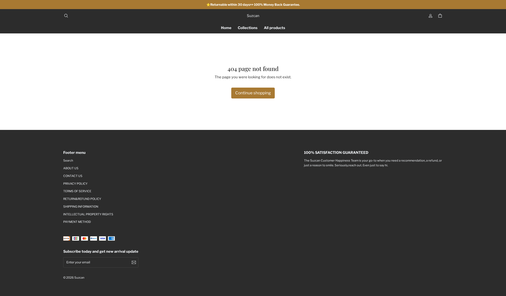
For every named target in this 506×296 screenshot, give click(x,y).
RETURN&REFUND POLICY (82, 199)
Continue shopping (253, 92)
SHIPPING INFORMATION (80, 206)
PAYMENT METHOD (77, 222)
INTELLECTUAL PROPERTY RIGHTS (88, 214)
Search (68, 160)
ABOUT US (70, 168)
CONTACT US (72, 176)
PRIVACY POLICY (75, 183)
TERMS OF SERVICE (77, 191)
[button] (66, 16)
